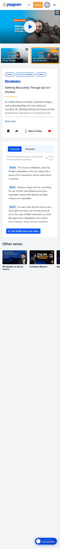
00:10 (12, 187)
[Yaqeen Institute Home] (11, 5)
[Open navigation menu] (54, 5)
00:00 (13, 167)
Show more (10, 121)
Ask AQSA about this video (25, 231)
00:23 (12, 207)
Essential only (26, 542)
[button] (30, 27)
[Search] (29, 5)
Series (9, 74)
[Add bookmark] (8, 131)
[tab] (15, 149)
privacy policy (11, 535)
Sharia (41, 74)
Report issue (51, 158)
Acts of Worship (25, 74)
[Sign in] (47, 5)
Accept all (10, 542)
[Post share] (17, 131)
